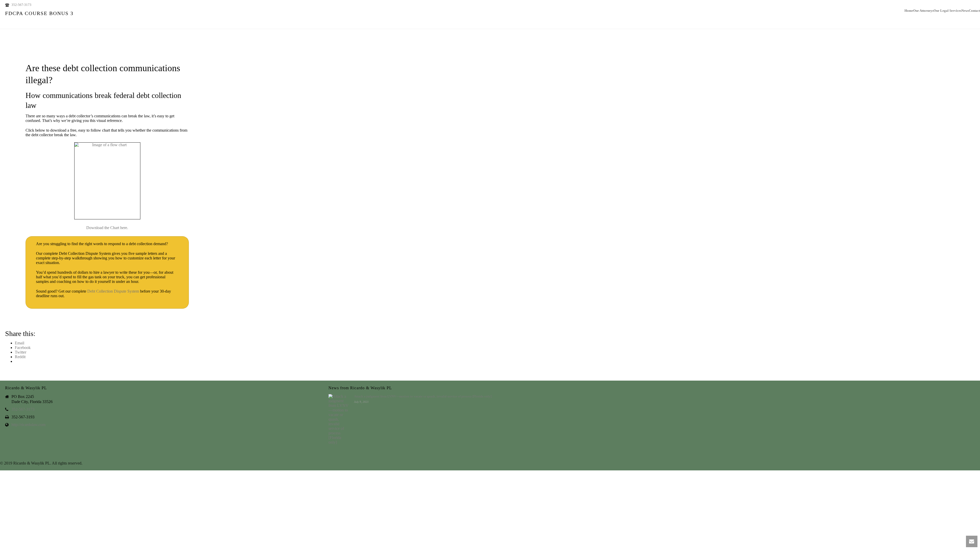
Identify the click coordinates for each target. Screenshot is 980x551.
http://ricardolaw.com (28, 424)
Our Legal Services (947, 10)
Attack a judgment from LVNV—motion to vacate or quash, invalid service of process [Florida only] (423, 396)
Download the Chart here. (107, 228)
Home (908, 10)
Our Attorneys (923, 10)
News (965, 10)
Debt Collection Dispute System (113, 291)
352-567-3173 (21, 5)
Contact (974, 10)
